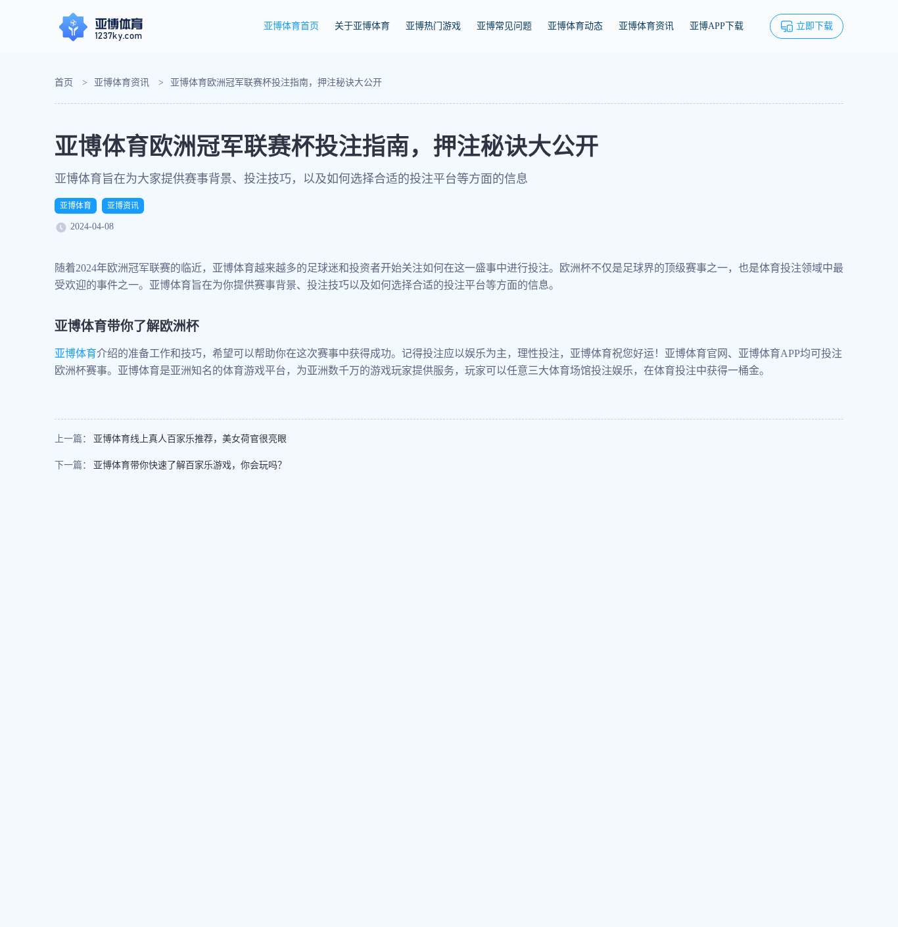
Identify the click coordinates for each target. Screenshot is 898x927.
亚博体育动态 (575, 26)
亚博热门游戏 (433, 26)
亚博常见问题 (504, 26)
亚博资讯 (123, 205)
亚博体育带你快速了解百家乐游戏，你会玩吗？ (190, 465)
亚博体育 (75, 205)
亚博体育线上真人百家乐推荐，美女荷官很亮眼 (190, 439)
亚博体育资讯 (646, 26)
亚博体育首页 (291, 26)
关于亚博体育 (362, 26)
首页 (64, 82)
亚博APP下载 (717, 26)
